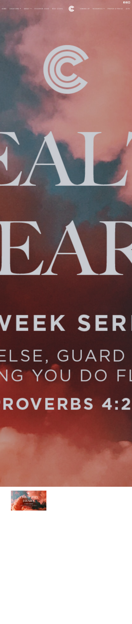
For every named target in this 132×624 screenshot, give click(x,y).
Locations (14, 9)
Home (4, 9)
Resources (98, 9)
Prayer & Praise (115, 9)
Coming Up (85, 9)
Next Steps (57, 9)
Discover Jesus (42, 9)
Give (128, 9)
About (27, 9)
